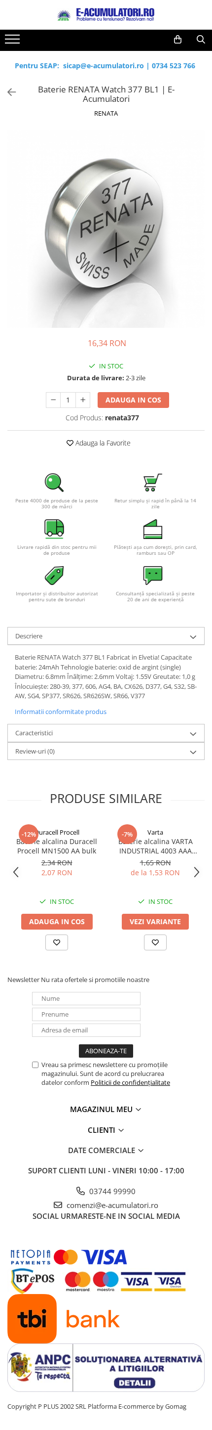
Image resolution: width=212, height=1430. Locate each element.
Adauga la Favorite (102, 442)
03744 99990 (111, 1191)
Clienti (102, 1130)
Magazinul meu (102, 1109)
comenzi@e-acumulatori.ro (111, 1205)
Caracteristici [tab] (34, 732)
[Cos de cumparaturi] (177, 39)
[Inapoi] (7, 92)
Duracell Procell (57, 832)
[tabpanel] (106, 229)
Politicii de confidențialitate (130, 1082)
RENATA (106, 113)
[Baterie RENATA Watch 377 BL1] (106, 229)
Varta (155, 832)
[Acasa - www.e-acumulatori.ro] (106, 14)
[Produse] (13, 42)
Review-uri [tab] (35, 751)
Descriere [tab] (28, 635)
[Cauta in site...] (201, 39)
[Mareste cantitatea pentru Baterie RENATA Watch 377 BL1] (82, 400)
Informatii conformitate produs (60, 711)
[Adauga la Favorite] (56, 942)
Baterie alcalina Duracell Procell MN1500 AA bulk (56, 846)
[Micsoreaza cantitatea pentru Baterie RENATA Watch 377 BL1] (53, 400)
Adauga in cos (133, 399)
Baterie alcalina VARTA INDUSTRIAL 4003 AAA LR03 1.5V (155, 846)
